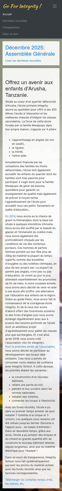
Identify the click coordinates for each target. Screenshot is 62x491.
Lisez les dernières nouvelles (23, 60)
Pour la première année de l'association (30, 346)
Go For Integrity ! (22, 6)
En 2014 (10, 216)
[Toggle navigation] (54, 6)
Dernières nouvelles (15, 20)
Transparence (11, 27)
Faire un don (10, 34)
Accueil (7, 14)
